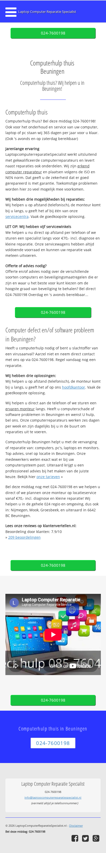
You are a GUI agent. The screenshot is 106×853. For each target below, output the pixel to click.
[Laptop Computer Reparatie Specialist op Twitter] (86, 838)
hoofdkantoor (73, 387)
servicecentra (17, 216)
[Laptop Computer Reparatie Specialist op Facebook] (76, 838)
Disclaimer (76, 825)
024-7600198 (53, 33)
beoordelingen (24, 537)
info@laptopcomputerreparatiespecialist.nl (52, 797)
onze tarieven (48, 476)
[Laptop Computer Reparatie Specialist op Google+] (97, 838)
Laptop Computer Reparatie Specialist (47, 12)
